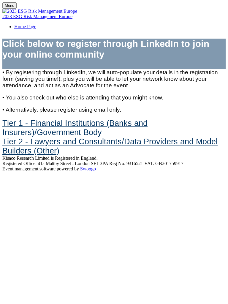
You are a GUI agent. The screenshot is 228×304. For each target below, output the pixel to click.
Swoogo (88, 168)
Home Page (25, 26)
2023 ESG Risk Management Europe (37, 16)
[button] (75, 128)
